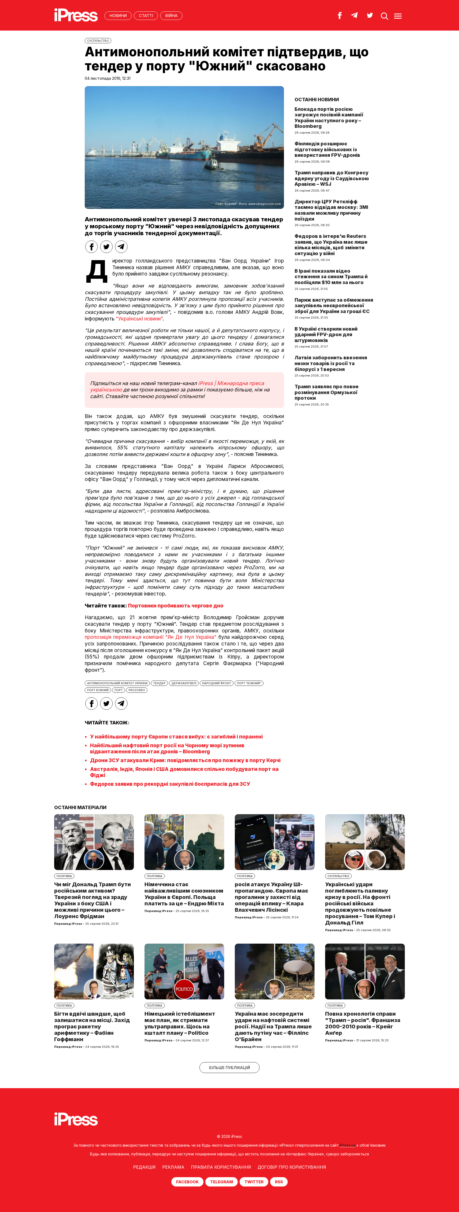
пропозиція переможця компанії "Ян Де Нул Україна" (150, 637)
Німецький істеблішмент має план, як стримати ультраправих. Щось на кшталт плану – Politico (179, 1023)
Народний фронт (216, 683)
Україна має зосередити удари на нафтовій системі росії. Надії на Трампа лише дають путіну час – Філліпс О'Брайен (273, 1026)
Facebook (187, 1181)
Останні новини (317, 99)
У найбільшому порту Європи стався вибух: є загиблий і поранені (176, 737)
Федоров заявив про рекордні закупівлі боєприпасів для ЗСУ (170, 784)
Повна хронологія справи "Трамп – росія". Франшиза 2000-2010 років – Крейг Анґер (362, 1023)
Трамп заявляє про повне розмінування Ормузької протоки (327, 392)
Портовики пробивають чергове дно (175, 606)
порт (118, 690)
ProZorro (137, 690)
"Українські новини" (139, 319)
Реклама (173, 1167)
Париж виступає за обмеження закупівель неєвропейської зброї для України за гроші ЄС (334, 305)
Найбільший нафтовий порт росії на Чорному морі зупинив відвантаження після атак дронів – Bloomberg (167, 748)
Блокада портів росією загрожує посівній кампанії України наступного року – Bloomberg (329, 117)
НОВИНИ (118, 15)
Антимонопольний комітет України (117, 683)
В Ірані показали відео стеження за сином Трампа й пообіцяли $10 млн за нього (331, 276)
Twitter (254, 1181)
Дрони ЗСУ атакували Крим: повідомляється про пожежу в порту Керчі (185, 760)
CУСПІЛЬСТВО (98, 41)
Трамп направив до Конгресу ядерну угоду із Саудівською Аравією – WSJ (332, 178)
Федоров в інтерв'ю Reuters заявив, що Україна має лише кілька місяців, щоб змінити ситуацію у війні (331, 244)
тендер (159, 683)
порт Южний (98, 690)
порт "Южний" (249, 683)
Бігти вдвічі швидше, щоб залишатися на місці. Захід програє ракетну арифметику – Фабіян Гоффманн (92, 1026)
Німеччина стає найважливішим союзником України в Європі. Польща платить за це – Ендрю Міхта (184, 894)
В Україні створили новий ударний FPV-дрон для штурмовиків (326, 334)
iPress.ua (347, 1145)
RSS (279, 1181)
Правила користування (221, 1167)
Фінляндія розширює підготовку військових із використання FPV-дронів (327, 149)
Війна (171, 15)
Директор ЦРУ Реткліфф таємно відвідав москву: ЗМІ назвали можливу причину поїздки (331, 210)
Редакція (144, 1167)
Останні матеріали (80, 807)
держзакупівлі (183, 683)
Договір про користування (292, 1167)
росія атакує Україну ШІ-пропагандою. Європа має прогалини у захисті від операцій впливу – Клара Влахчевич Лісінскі (271, 897)
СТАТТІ (146, 15)
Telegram (221, 1181)
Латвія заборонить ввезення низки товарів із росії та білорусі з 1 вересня (331, 363)
